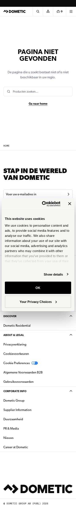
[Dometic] (14, 11)
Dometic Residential (30, 325)
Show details (53, 274)
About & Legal (13, 335)
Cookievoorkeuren (16, 354)
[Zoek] (38, 11)
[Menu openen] (71, 11)
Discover (9, 316)
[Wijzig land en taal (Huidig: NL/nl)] (71, 3)
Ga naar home (38, 103)
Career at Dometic (28, 447)
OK (37, 288)
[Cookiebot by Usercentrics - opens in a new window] (44, 204)
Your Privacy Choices (36, 301)
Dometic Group (27, 400)
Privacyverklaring (14, 344)
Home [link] (6, 146)
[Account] (48, 11)
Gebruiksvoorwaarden (18, 382)
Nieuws (21, 438)
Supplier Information (17, 410)
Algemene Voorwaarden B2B (23, 372)
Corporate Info (14, 391)
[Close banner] (69, 203)
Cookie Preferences (16, 363)
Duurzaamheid (13, 419)
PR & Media (24, 428)
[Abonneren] (68, 194)
